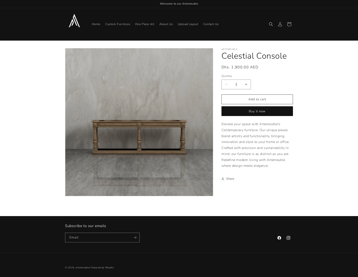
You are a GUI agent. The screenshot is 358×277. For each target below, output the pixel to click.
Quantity (226, 76)
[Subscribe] (134, 237)
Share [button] (230, 179)
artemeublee (83, 267)
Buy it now (257, 111)
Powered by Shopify (102, 267)
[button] (271, 24)
